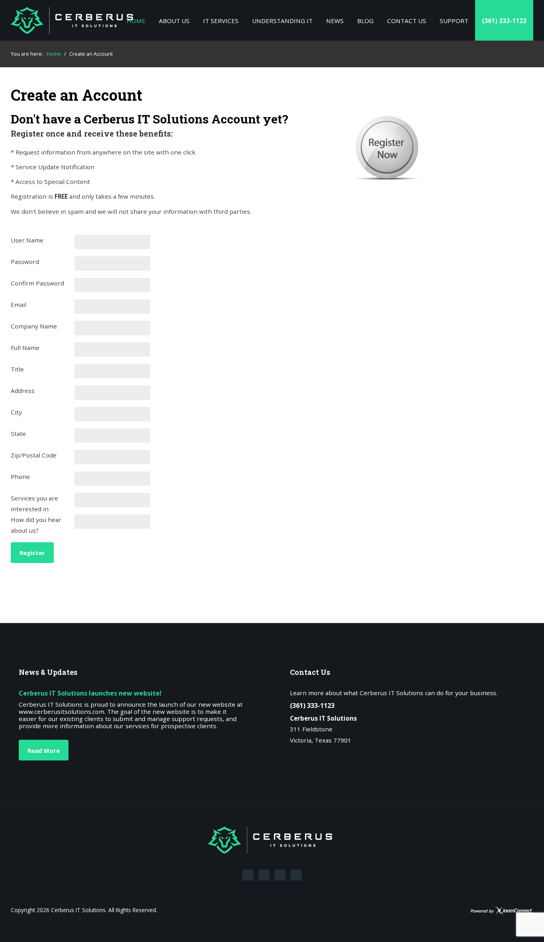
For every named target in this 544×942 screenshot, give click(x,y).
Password (25, 262)
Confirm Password (37, 283)
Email (18, 305)
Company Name (34, 326)
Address (23, 391)
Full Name (25, 348)
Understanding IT (282, 21)
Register (32, 553)
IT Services (221, 21)
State (18, 434)
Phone (20, 477)
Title (17, 369)
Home (136, 21)
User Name (27, 240)
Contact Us (406, 21)
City (16, 412)
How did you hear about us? (36, 525)
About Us (174, 21)
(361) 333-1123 (504, 21)
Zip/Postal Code (34, 455)
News (335, 21)
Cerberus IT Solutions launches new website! (90, 693)
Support (454, 21)
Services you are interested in (34, 503)
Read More (43, 750)
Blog (365, 21)
